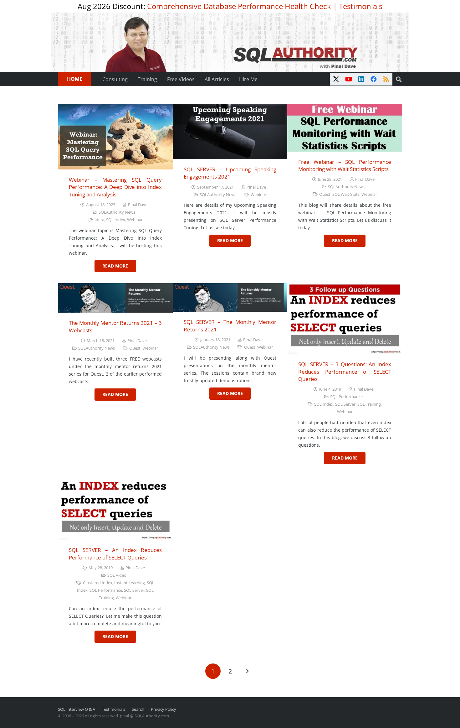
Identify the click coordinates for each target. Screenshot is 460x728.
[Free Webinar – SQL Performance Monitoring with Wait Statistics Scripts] (344, 128)
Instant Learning (129, 582)
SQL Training (369, 404)
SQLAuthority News (117, 212)
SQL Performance (346, 396)
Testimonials (360, 6)
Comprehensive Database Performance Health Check (239, 6)
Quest (324, 194)
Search (138, 709)
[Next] (247, 671)
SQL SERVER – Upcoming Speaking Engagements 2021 (230, 173)
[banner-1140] (230, 42)
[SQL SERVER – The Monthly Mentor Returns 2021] (230, 297)
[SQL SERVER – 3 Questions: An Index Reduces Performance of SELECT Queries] (344, 318)
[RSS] (386, 79)
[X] (336, 79)
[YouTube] (348, 79)
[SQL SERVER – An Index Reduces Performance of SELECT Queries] (115, 507)
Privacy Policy (163, 709)
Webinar (135, 219)
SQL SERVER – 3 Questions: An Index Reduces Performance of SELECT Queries (344, 371)
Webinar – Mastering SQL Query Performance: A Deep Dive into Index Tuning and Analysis (115, 187)
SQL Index (115, 219)
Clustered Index (97, 582)
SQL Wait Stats (346, 194)
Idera (99, 219)
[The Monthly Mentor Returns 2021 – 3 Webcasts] (115, 298)
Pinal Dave (137, 204)
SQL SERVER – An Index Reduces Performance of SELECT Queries (115, 553)
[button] (398, 79)
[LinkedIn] (361, 79)
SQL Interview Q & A (76, 709)
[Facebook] (373, 79)
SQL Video (116, 575)
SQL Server (345, 404)
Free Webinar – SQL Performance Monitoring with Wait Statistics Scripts (344, 165)
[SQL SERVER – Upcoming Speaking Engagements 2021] (230, 131)
